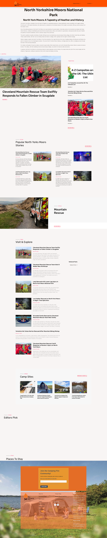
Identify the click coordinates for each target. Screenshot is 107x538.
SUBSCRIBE (44, 486)
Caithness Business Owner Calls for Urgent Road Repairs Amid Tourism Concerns (44, 397)
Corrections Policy (43, 496)
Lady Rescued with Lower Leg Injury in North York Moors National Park (23, 173)
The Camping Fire (77, 502)
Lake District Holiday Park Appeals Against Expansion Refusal (61, 397)
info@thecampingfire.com (79, 524)
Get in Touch (41, 499)
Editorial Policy (42, 504)
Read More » (5, 99)
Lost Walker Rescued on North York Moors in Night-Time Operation (63, 173)
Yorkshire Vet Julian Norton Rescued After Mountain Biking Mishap (80, 92)
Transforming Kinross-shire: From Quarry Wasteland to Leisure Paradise (79, 397)
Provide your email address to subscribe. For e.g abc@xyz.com (49, 483)
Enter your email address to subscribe (48, 478)
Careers (40, 501)
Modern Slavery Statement (61, 496)
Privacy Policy (58, 493)
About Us (41, 493)
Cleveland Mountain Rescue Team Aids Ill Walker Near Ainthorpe (62, 154)
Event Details (41, 509)
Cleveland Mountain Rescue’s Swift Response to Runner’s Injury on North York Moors (80, 119)
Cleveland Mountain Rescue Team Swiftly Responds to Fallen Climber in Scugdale (24, 154)
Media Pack (41, 506)
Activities (89, 3)
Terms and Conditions (59, 499)
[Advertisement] (80, 246)
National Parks (76, 3)
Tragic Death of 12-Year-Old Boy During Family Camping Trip (27, 397)
